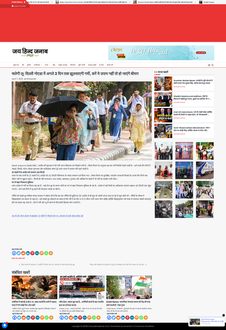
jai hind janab (30, 78)
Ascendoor (128, 326)
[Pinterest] (32, 253)
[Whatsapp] (46, 253)
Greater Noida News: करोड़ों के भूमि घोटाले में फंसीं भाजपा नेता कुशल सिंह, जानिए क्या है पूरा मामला (154, 2)
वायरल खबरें (92, 65)
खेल (54, 65)
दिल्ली (13, 258)
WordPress (149, 326)
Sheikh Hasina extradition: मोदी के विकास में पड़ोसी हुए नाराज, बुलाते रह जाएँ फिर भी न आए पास (193, 99)
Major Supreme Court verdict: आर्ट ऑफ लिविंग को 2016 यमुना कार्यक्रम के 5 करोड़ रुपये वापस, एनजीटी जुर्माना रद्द (82, 2)
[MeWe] (37, 253)
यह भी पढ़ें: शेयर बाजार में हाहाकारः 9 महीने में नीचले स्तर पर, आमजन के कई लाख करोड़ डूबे (47, 215)
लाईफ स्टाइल (62, 65)
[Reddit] (23, 253)
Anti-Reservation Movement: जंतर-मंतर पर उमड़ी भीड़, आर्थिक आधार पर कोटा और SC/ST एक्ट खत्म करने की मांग (192, 130)
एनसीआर (37, 65)
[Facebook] (14, 253)
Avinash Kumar (179, 87)
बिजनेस (72, 65)
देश (23, 65)
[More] (51, 253)
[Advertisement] (113, 25)
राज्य (46, 65)
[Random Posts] (209, 65)
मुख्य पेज (16, 65)
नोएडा (16, 258)
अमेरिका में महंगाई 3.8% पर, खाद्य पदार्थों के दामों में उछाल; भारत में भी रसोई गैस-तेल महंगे (34, 303)
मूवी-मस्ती (81, 65)
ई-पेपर (101, 65)
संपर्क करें (110, 65)
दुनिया (29, 65)
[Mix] (42, 253)
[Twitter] (19, 253)
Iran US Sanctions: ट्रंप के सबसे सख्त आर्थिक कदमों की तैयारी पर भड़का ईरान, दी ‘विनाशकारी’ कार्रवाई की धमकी (193, 115)
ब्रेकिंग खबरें (22, 258)
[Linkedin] (28, 253)
